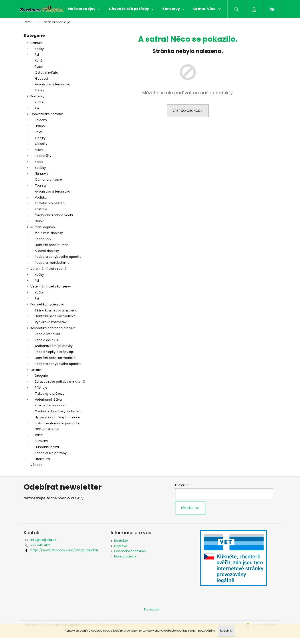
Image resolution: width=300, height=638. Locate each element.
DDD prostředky (47, 429)
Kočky (39, 49)
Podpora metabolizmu (52, 262)
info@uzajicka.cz (43, 540)
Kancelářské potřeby (51, 453)
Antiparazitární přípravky (54, 346)
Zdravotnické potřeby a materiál (60, 381)
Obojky (40, 138)
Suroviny (41, 441)
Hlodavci (41, 78)
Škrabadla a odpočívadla (54, 215)
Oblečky (41, 144)
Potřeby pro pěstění (50, 203)
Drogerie (41, 375)
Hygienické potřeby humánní (57, 417)
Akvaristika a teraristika (52, 84)
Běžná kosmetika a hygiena (56, 310)
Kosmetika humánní (50, 405)
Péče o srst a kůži (48, 334)
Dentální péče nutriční (52, 245)
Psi (37, 54)
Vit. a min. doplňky (49, 233)
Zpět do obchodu (188, 110)
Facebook (151, 609)
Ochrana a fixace (48, 179)
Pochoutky (43, 239)
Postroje (41, 209)
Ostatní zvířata (46, 72)
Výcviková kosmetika (51, 322)
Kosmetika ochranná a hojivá (52, 328)
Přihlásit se (190, 508)
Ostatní (36, 370)
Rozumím (226, 630)
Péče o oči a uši (47, 340)
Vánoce (36, 465)
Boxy (38, 132)
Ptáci (39, 66)
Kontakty (121, 540)
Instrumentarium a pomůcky (57, 423)
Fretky (39, 90)
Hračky (40, 126)
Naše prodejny (125, 556)
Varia (39, 435)
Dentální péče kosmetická (55, 316)
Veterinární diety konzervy (50, 286)
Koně (39, 60)
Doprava (120, 546)
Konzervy (37, 96)
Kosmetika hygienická (47, 304)
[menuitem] (84, 9)
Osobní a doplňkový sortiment (58, 411)
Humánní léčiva (47, 447)
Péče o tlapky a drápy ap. (54, 352)
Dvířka (39, 221)
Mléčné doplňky (47, 251)
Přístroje (41, 387)
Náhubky (41, 173)
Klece (39, 162)
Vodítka (41, 197)
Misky (39, 150)
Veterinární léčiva (48, 399)
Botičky (40, 167)
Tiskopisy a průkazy (49, 393)
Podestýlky (43, 156)
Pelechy (41, 120)
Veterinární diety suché (48, 268)
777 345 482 (40, 545)
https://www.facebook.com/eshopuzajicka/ (64, 550)
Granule (36, 43)
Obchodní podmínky (130, 551)
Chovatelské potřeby (46, 114)
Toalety (41, 185)
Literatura (42, 459)
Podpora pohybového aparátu (58, 256)
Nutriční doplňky (42, 227)
